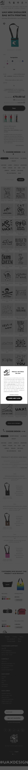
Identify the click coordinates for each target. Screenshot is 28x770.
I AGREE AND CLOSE (14, 398)
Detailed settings (14, 394)
